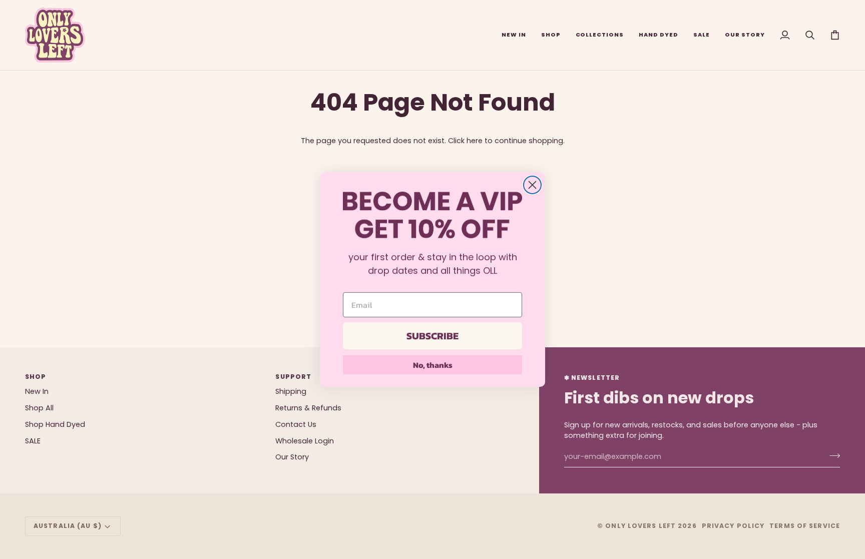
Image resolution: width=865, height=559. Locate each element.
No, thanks (433, 365)
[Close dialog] (532, 185)
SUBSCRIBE (432, 335)
